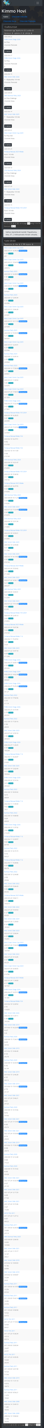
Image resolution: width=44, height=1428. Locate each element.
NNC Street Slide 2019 (11, 1025)
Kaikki (5, 17)
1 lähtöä (8, 89)
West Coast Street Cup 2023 (13, 389)
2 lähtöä (8, 51)
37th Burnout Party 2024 (12, 170)
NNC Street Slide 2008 (11, 1401)
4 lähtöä (8, 220)
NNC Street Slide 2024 (11, 189)
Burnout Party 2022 (10, 695)
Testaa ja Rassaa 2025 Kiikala (13, 152)
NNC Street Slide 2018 (11, 1260)
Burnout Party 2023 (10, 271)
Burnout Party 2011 (10, 1225)
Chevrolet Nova (9, 21)
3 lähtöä (8, 145)
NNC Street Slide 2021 (11, 1095)
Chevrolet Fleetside (27, 21)
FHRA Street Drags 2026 (12, 39)
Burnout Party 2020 (10, 1037)
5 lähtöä (8, 164)
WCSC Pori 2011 (9, 1213)
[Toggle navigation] (38, 3)
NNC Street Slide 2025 (11, 114)
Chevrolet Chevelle (19, 17)
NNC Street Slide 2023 (11, 507)
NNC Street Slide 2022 (11, 883)
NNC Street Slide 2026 (11, 77)
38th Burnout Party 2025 (12, 95)
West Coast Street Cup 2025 (13, 133)
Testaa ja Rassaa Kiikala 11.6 (13, 636)
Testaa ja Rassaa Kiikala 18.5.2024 (15, 208)
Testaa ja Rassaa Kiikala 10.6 (13, 436)
